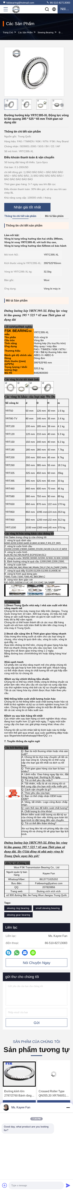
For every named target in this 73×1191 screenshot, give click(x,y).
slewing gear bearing (18, 914)
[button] (62, 105)
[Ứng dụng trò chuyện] (8, 952)
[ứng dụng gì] (16, 952)
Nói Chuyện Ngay (36, 963)
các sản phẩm (25, 32)
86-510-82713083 (59, 2)
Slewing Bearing (46, 32)
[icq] (33, 952)
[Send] (68, 1185)
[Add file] (4, 1185)
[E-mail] (25, 952)
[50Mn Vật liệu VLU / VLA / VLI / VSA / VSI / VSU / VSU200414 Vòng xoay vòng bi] (53, 1074)
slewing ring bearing (18, 908)
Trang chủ (8, 32)
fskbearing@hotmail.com (20, 2)
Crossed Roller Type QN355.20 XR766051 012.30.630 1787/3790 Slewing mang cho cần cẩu (18, 1094)
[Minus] (68, 1107)
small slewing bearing (48, 908)
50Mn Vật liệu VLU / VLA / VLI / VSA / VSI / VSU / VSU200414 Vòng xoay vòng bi (52, 1094)
